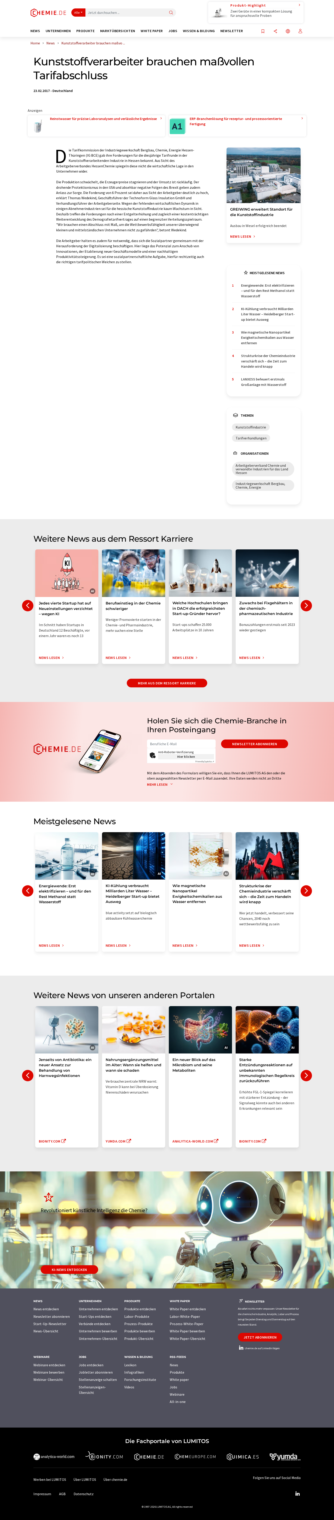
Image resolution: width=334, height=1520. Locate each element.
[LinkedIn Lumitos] (297, 1494)
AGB (62, 1494)
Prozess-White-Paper (186, 1323)
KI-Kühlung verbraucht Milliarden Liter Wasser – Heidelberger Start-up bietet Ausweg (268, 314)
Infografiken (134, 1372)
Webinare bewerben (48, 1372)
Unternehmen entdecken (98, 1309)
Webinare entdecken (49, 1365)
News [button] (35, 31)
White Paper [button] (152, 31)
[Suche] (171, 12)
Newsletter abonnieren (254, 744)
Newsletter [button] (231, 31)
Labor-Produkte (136, 1316)
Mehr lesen (157, 784)
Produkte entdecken (140, 1309)
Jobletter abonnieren (96, 1372)
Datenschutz (84, 1494)
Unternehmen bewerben (98, 1331)
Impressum (42, 1494)
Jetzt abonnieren (260, 1337)
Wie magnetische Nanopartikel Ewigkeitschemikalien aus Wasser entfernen (267, 337)
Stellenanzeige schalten (98, 1379)
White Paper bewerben (187, 1331)
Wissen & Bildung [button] (199, 31)
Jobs (173, 1387)
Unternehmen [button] (58, 31)
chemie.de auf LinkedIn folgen (262, 1348)
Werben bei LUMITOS (49, 1479)
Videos (129, 1387)
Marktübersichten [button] (117, 31)
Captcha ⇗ (204, 761)
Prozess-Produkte (138, 1323)
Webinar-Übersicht (48, 1379)
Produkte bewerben (139, 1331)
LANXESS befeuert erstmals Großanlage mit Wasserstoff (263, 382)
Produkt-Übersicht (139, 1338)
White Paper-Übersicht (187, 1338)
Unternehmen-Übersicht (98, 1338)
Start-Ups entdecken (95, 1316)
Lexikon (130, 1365)
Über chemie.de (115, 1479)
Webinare (177, 1394)
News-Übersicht (45, 1331)
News (174, 1365)
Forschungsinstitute (140, 1379)
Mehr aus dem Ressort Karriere (167, 683)
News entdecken (46, 1309)
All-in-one (178, 1401)
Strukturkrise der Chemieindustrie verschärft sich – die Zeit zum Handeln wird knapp (268, 361)
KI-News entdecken (69, 1269)
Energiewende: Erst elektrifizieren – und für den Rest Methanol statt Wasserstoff (267, 290)
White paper (179, 1379)
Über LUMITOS (84, 1479)
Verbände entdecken (94, 1323)
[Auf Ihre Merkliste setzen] (263, 31)
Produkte (177, 1372)
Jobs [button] (172, 31)
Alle (77, 12)
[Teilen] (275, 31)
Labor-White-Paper (185, 1316)
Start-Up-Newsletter (49, 1323)
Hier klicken (186, 757)
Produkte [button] (85, 31)
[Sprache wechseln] (288, 31)
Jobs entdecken (91, 1365)
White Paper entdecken (188, 1309)
